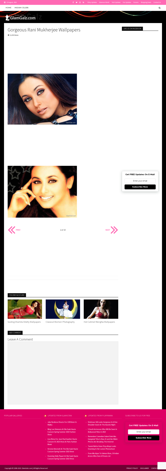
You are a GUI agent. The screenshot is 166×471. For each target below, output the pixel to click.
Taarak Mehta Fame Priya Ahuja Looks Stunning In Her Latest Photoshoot (102, 447)
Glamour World (104, 2)
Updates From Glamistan (60, 415)
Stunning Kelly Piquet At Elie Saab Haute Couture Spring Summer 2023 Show (63, 457)
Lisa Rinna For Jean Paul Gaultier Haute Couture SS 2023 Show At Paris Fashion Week (62, 442)
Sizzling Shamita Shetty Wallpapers (24, 321)
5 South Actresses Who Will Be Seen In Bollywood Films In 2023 (102, 430)
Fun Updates (127, 2)
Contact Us (157, 2)
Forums (135, 2)
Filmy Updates (92, 2)
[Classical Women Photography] (63, 309)
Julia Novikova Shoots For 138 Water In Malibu (62, 423)
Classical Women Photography (60, 321)
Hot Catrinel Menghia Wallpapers (99, 321)
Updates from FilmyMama (100, 415)
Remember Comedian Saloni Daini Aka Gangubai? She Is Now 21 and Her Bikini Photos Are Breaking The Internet (102, 439)
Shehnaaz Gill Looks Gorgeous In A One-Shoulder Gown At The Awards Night (103, 423)
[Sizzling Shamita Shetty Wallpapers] (25, 309)
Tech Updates (116, 2)
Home (8, 8)
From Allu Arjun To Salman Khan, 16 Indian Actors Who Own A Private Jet (103, 454)
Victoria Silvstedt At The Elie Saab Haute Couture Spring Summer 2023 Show (63, 450)
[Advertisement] (63, 57)
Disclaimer (144, 468)
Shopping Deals (146, 2)
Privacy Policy (132, 468)
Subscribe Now (140, 187)
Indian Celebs (21, 8)
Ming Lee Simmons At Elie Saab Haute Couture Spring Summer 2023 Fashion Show (62, 432)
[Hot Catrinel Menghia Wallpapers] (101, 309)
